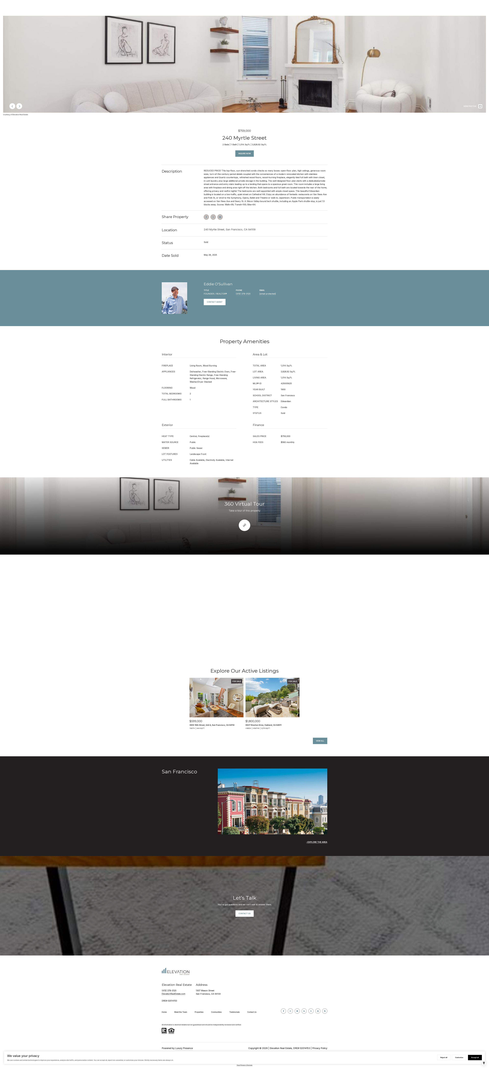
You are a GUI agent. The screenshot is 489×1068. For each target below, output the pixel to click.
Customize (459, 1057)
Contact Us (251, 1012)
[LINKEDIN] (304, 1011)
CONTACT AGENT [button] (214, 302)
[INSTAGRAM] (290, 1011)
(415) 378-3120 (243, 293)
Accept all (475, 1057)
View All (320, 741)
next (19, 106)
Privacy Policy (319, 1048)
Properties (199, 1012)
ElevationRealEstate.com (173, 994)
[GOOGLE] (324, 1011)
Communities (216, 1012)
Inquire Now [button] (244, 153)
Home (164, 1012)
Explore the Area (317, 842)
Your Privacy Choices (244, 1065)
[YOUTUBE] (297, 1011)
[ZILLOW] (317, 1011)
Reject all (443, 1057)
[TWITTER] (311, 1011)
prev (12, 106)
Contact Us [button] (245, 913)
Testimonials (234, 1012)
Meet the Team (180, 1012)
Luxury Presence (184, 1048)
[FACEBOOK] (283, 1011)
